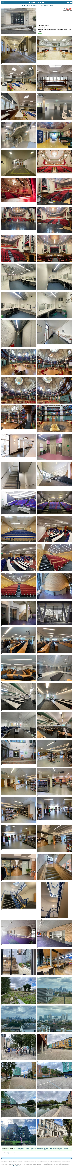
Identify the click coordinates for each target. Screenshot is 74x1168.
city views (50, 1150)
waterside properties (22, 1150)
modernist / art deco (51, 1148)
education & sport (32, 5)
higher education (43, 5)
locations (22, 5)
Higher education (11, 1153)
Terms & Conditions (17, 1165)
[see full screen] (64, 9)
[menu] (2, 2)
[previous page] (1, 1158)
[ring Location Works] (71, 3)
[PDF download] (67, 10)
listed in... (40, 33)
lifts (45, 1150)
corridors (31, 1150)
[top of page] (71, 1158)
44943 (51, 5)
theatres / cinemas (30, 1148)
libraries (56, 1150)
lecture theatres (40, 1148)
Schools (9, 1155)
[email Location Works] (68, 3)
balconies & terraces (65, 1150)
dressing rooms (39, 1150)
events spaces (11, 1150)
